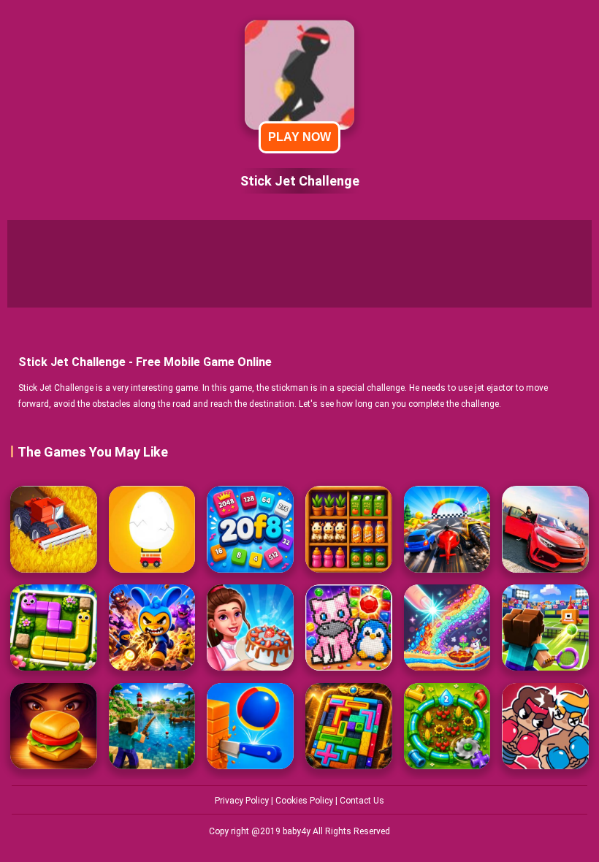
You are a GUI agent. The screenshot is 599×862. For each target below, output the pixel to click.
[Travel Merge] (53, 726)
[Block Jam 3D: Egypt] (348, 726)
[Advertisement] (299, 264)
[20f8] (250, 529)
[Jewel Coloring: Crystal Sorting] (348, 627)
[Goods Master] (348, 529)
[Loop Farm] (447, 726)
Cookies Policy (305, 801)
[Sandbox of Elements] (447, 627)
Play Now (299, 137)
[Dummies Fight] (545, 726)
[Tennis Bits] (545, 627)
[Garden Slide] (53, 627)
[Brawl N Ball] (152, 627)
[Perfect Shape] (447, 529)
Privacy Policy (243, 801)
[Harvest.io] (53, 529)
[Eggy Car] (152, 529)
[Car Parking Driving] (545, 529)
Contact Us (362, 801)
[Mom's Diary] (250, 627)
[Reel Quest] (152, 726)
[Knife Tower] (250, 726)
